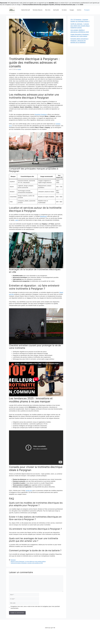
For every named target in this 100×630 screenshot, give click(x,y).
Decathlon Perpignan (41, 114)
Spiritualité (56, 10)
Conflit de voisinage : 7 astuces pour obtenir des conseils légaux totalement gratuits (80, 25)
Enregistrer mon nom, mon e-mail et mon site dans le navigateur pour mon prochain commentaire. (35, 607)
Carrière (79, 10)
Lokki (16, 220)
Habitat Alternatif (25, 10)
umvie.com (29, 490)
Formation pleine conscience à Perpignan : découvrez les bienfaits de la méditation (79, 40)
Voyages (72, 10)
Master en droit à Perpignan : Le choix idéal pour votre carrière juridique (28, 561)
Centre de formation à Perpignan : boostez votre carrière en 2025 (27, 563)
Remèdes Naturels (37, 10)
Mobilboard (43, 216)
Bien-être (47, 10)
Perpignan (87, 10)
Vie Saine (64, 10)
